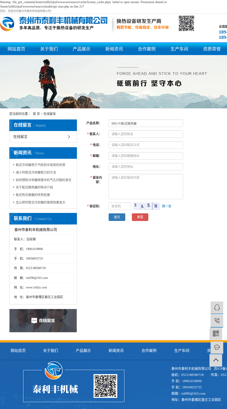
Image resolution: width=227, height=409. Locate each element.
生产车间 (179, 49)
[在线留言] (217, 347)
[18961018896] (217, 321)
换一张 (166, 206)
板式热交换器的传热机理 (33, 195)
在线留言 (20, 137)
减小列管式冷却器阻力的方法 (36, 172)
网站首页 (16, 49)
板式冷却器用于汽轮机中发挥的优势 (40, 165)
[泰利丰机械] (217, 308)
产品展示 (81, 49)
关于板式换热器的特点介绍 (34, 187)
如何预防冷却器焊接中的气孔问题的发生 (44, 180)
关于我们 (49, 49)
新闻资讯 (114, 49)
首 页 (36, 113)
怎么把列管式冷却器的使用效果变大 (40, 202)
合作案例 (147, 49)
